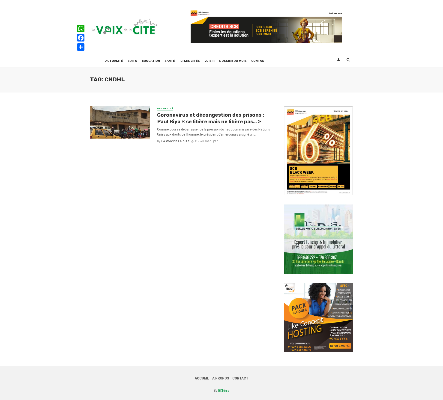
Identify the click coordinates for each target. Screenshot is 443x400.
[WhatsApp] (80, 28)
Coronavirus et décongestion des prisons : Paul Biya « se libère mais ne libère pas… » (210, 118)
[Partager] (80, 47)
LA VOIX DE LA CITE (175, 141)
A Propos (220, 378)
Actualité (114, 60)
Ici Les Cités (190, 60)
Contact (258, 60)
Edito (132, 60)
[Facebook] (80, 37)
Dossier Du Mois (233, 60)
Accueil (202, 378)
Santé (170, 60)
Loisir (209, 60)
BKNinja (223, 391)
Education (151, 60)
